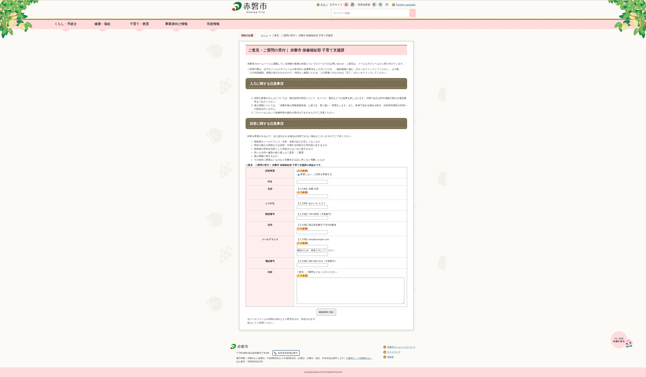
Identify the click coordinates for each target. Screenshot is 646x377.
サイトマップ (393, 352)
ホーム (264, 35)
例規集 (390, 357)
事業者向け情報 (176, 24)
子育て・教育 (139, 24)
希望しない (306, 174)
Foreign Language (406, 4)
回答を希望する (324, 174)
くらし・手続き (66, 24)
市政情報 (213, 24)
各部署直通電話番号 (288, 353)
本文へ (324, 4)
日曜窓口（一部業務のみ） (359, 358)
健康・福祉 (103, 24)
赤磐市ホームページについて (401, 347)
